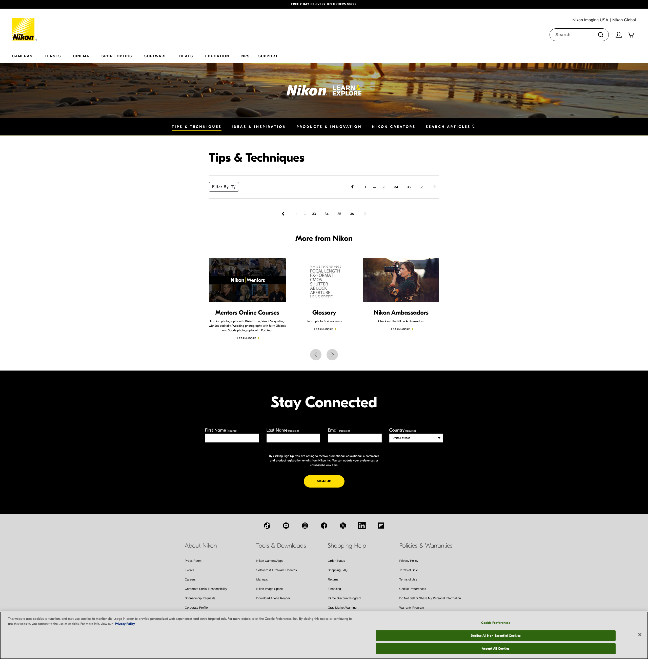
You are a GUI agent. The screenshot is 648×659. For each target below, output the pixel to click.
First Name (221, 430)
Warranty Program (411, 607)
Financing (334, 589)
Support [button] (268, 56)
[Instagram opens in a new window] (305, 525)
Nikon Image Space (269, 589)
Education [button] (217, 56)
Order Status (336, 561)
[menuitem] (28, 55)
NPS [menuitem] (245, 56)
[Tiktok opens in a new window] (267, 525)
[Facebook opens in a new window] (324, 525)
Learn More (246, 338)
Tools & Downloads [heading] (281, 545)
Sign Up (331, 481)
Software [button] (155, 56)
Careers (190, 579)
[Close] (639, 634)
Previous (315, 354)
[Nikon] (25, 25)
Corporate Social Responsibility (206, 589)
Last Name (283, 430)
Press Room (193, 561)
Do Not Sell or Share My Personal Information (430, 598)
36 (421, 187)
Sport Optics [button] (117, 56)
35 (409, 187)
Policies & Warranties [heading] (426, 545)
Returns (333, 579)
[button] (48, 4)
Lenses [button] (53, 56)
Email (339, 430)
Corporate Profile (196, 607)
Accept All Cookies (496, 648)
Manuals (262, 579)
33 (383, 187)
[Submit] (601, 35)
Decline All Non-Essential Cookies (496, 635)
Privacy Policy (408, 561)
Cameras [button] (22, 56)
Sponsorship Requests (200, 598)
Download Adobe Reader (273, 598)
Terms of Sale (408, 570)
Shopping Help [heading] (347, 545)
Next (332, 354)
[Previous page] (353, 187)
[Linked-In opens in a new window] (362, 525)
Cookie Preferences (412, 589)
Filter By (220, 187)
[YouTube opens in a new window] (286, 525)
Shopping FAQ (338, 570)
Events (189, 570)
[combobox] (579, 34)
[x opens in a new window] (343, 525)
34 (396, 187)
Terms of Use (408, 579)
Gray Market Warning (342, 607)
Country (402, 430)
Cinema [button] (81, 56)
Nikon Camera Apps (270, 561)
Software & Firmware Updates (276, 570)
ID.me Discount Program (344, 598)
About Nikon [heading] (201, 545)
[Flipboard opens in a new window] (381, 525)
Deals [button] (186, 56)
